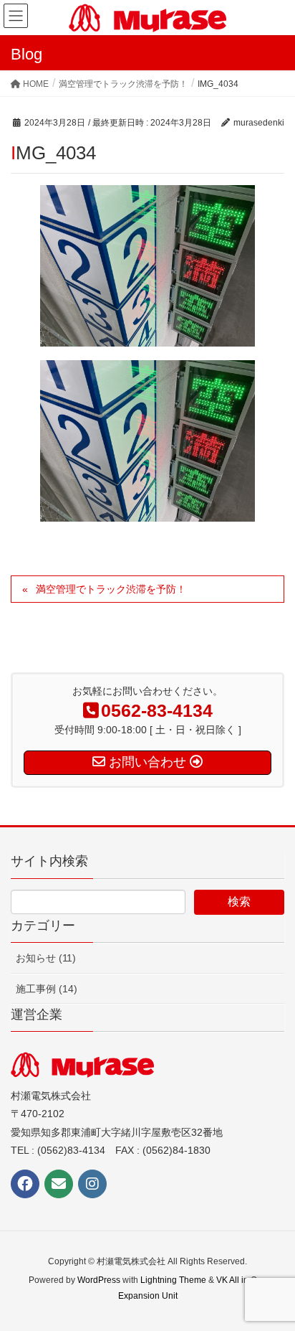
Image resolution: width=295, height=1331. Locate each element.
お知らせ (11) (46, 958)
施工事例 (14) (46, 988)
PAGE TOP (272, 1278)
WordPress (98, 1280)
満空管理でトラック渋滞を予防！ (111, 589)
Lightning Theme (173, 1280)
